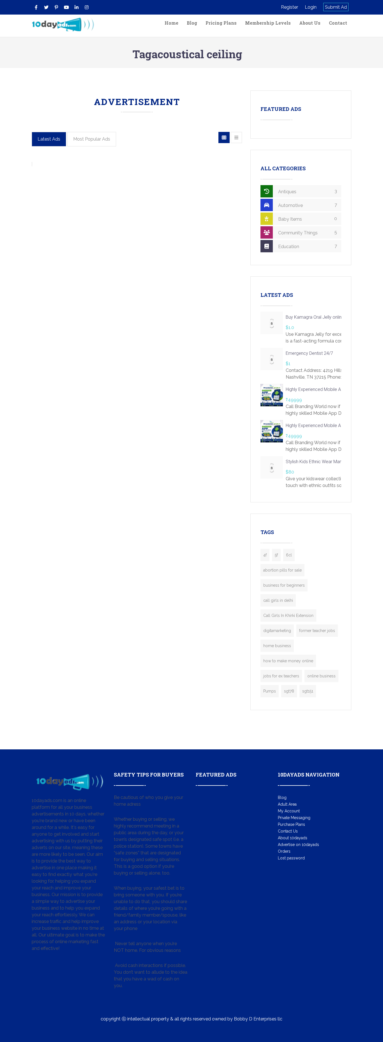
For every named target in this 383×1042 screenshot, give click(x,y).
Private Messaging (294, 817)
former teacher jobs (317, 630)
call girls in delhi (278, 600)
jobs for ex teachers (281, 676)
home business (277, 646)
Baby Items (307, 219)
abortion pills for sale (282, 570)
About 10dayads (292, 838)
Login (311, 7)
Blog (192, 23)
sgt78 (289, 691)
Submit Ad (336, 7)
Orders (284, 851)
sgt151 (307, 691)
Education (307, 246)
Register (289, 7)
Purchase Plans (291, 824)
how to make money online (288, 661)
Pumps (269, 691)
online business (321, 676)
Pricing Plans (221, 23)
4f (265, 555)
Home (171, 23)
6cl (289, 555)
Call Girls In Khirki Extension (288, 615)
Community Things (307, 233)
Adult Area (287, 804)
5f (276, 555)
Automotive (307, 205)
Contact (338, 23)
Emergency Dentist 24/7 (309, 353)
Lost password (291, 858)
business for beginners (284, 585)
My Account (289, 811)
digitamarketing (277, 630)
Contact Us (288, 831)
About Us (309, 23)
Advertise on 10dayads (298, 844)
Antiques (307, 191)
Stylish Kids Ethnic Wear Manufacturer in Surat (330, 461)
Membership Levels (268, 23)
